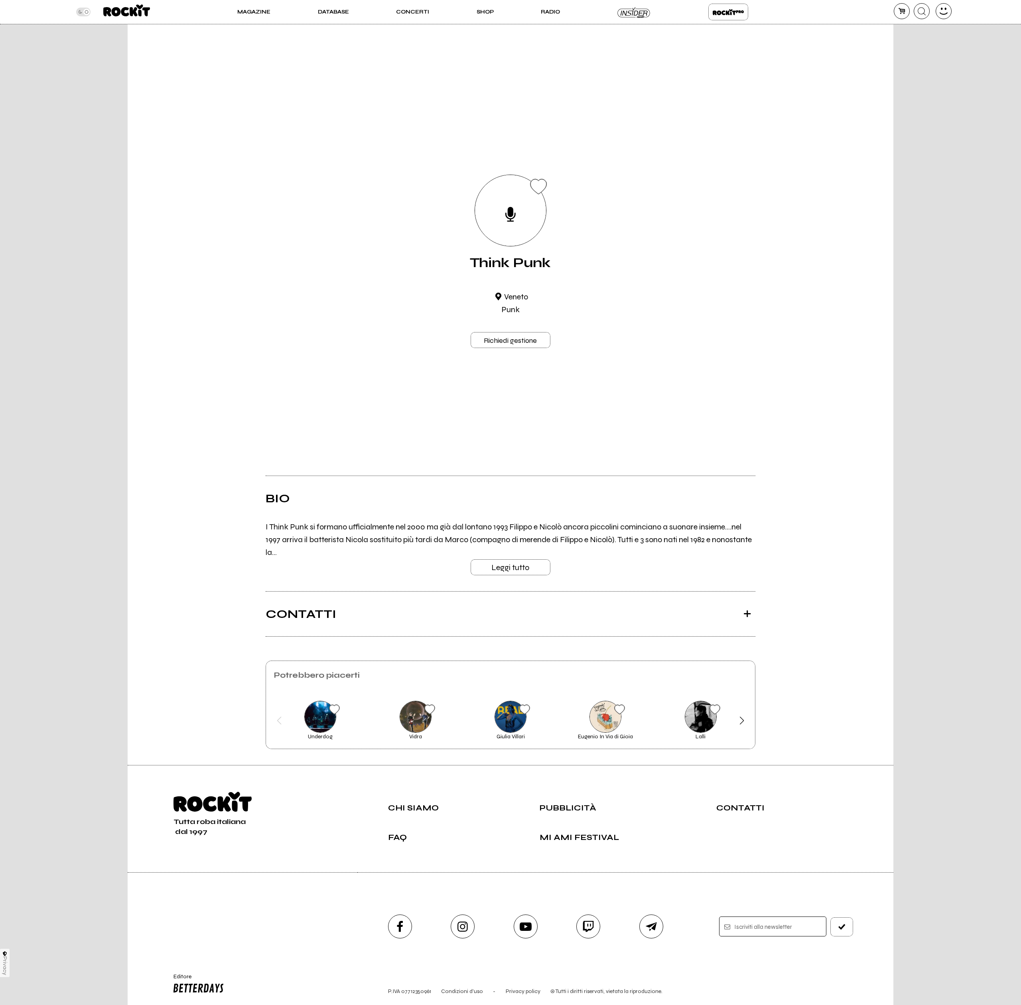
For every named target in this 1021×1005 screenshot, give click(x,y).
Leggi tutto (510, 567)
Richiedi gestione (510, 340)
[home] (126, 12)
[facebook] (400, 926)
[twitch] (588, 926)
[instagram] (463, 926)
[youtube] (526, 926)
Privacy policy (523, 991)
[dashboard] (944, 11)
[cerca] (922, 11)
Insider (634, 12)
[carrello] (902, 11)
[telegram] (651, 926)
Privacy (5, 965)
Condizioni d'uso (462, 991)
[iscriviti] (841, 926)
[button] (279, 721)
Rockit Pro (728, 12)
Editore (178, 980)
